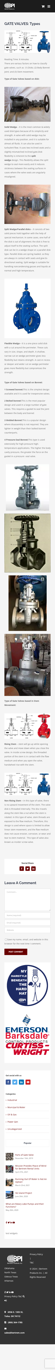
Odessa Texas (11, 1276)
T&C (20, 1296)
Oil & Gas (12, 1114)
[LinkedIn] (21, 1082)
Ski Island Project (23, 1193)
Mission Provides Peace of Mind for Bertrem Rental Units (30, 1167)
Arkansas (8, 1280)
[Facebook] (8, 1082)
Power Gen (12, 1121)
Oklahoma (9, 1268)
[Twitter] (14, 1082)
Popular (27, 1143)
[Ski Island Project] (9, 1193)
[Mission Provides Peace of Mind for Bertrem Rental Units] (9, 1167)
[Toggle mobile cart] (43, 6)
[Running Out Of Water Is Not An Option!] (9, 1180)
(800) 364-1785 (14, 1322)
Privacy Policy (10, 1296)
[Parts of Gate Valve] (9, 1154)
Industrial (12, 1100)
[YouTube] (28, 1082)
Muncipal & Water (16, 1107)
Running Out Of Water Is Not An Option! (31, 1180)
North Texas (10, 1272)
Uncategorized (14, 1129)
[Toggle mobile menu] (49, 6)
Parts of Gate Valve (24, 1154)
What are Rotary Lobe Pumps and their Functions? (25, 1205)
